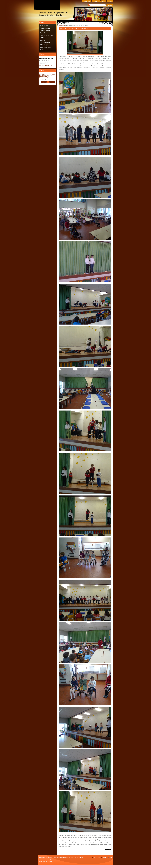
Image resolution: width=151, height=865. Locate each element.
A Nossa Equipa (44, 44)
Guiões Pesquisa (45, 42)
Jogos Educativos (45, 33)
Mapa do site (97, 857)
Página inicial (44, 26)
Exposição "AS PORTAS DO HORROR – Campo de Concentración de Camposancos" (47, 76)
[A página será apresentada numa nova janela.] (85, 54)
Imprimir (104, 857)
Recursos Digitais (45, 30)
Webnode (50, 861)
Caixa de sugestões (45, 47)
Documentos (43, 40)
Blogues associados (45, 28)
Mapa (41, 49)
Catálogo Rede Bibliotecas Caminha (47, 36)
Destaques (43, 37)
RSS (111, 857)
